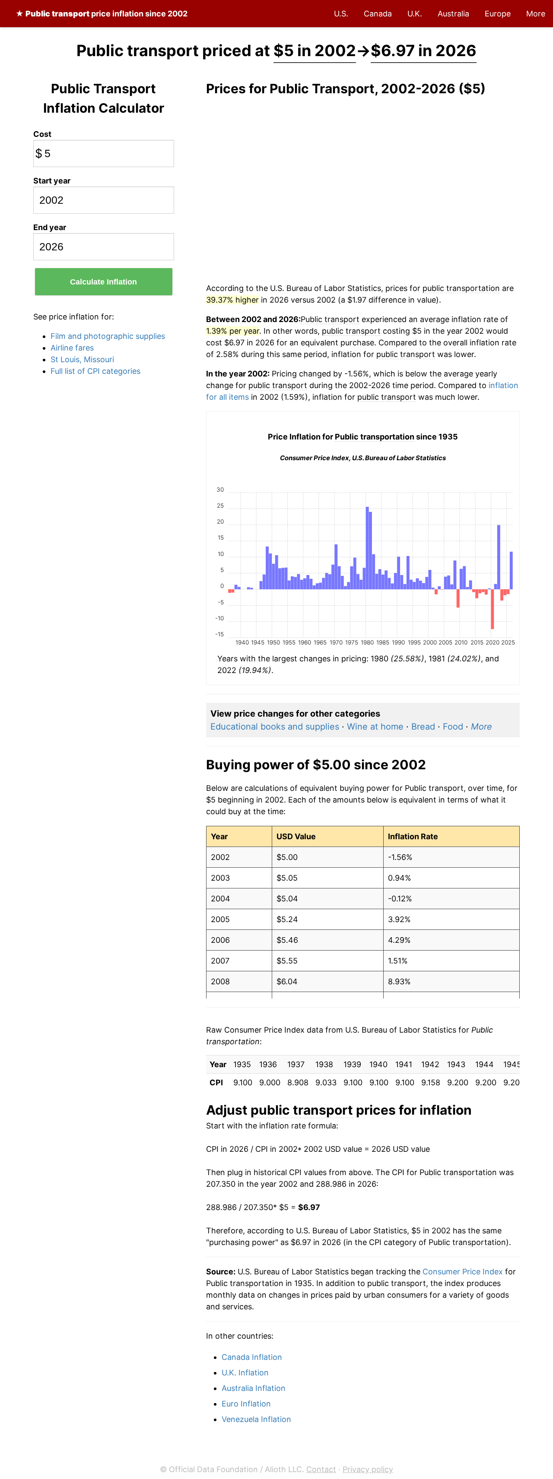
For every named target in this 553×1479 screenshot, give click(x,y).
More (535, 13)
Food (453, 726)
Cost (42, 134)
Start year (51, 180)
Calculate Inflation (103, 282)
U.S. (341, 13)
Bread (423, 726)
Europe (498, 13)
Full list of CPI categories (95, 371)
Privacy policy (368, 1469)
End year (49, 227)
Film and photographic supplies (108, 336)
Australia (453, 13)
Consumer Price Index (463, 1271)
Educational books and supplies (274, 726)
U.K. (414, 13)
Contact (321, 1469)
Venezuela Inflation (256, 1419)
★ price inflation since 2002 (102, 13)
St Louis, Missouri (82, 359)
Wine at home (375, 726)
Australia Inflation (254, 1388)
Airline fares (72, 347)
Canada (378, 13)
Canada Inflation (252, 1357)
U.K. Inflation (245, 1372)
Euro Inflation (246, 1403)
